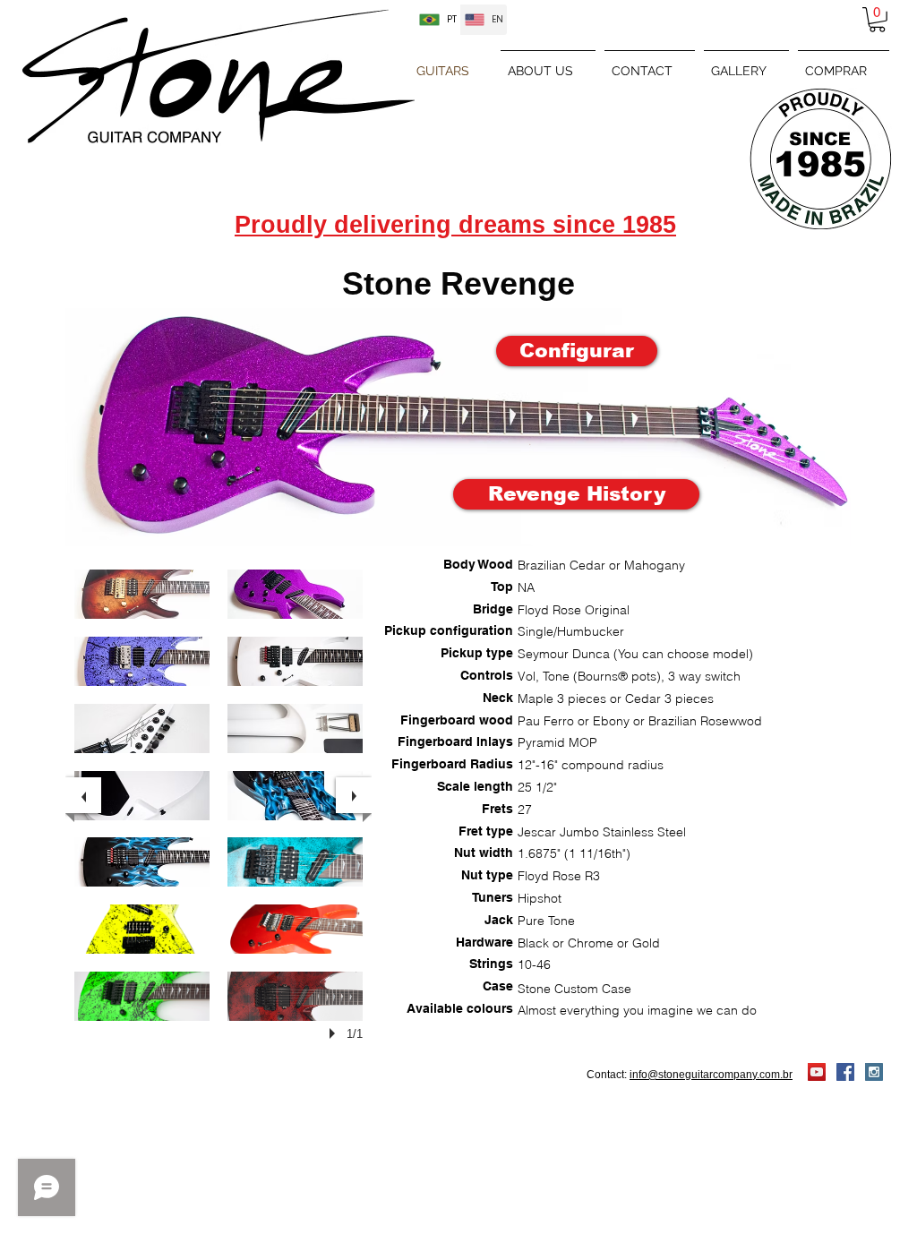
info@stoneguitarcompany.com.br (711, 1074)
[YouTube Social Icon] (817, 1072)
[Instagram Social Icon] (874, 1072)
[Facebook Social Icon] (845, 1072)
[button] (877, 19)
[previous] (83, 795)
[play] (335, 1033)
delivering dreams (443, 224)
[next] (354, 795)
